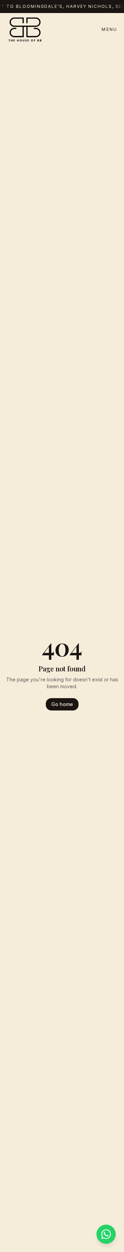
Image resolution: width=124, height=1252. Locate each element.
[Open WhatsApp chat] (106, 1234)
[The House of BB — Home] (25, 29)
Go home (62, 704)
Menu (109, 29)
